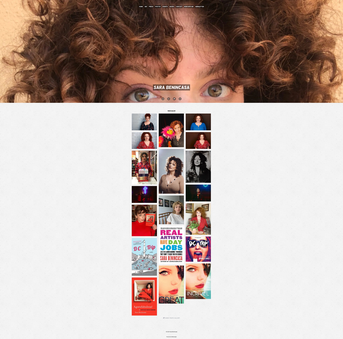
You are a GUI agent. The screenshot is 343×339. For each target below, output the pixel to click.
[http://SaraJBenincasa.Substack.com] (180, 98)
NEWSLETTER (199, 6)
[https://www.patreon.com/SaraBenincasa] (174, 98)
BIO (146, 6)
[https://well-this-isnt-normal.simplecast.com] (168, 98)
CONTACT (179, 6)
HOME (141, 6)
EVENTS (165, 6)
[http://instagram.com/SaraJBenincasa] (162, 98)
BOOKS (172, 6)
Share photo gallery (172, 318)
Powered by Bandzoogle (171, 336)
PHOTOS (158, 6)
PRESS (151, 6)
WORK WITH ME (188, 6)
